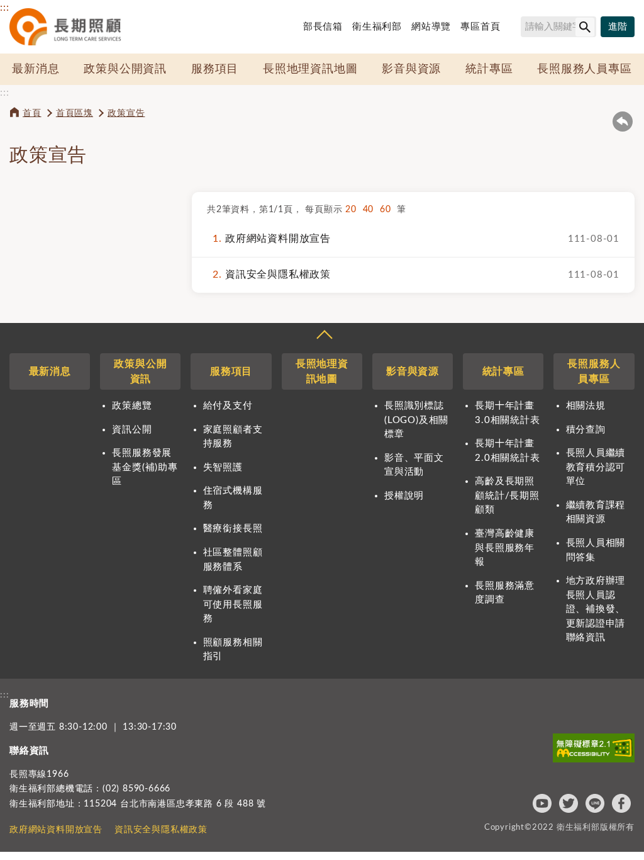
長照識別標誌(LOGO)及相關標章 (416, 420)
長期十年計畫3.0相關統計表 (507, 413)
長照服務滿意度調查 (505, 593)
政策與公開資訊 (125, 69)
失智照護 (223, 467)
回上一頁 (623, 121)
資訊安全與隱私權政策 (272, 274)
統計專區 (489, 69)
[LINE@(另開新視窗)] (595, 803)
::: (4, 8)
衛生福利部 (377, 26)
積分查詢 (586, 429)
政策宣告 (126, 113)
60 (388, 209)
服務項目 (214, 69)
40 (371, 209)
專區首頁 (480, 26)
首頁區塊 (74, 113)
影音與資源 (411, 69)
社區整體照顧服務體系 (233, 560)
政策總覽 (132, 405)
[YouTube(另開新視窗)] (542, 803)
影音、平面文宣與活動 (414, 465)
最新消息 (35, 69)
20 (353, 209)
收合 (323, 336)
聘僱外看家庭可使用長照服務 (233, 604)
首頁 (32, 113)
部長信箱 (323, 26)
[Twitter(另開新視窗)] (568, 803)
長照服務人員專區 (584, 69)
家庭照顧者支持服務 (233, 437)
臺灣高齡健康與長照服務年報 (505, 548)
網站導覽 (431, 26)
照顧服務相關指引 (233, 650)
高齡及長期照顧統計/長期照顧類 (507, 495)
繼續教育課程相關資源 (596, 512)
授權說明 (404, 496)
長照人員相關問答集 (596, 550)
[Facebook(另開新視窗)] (621, 803)
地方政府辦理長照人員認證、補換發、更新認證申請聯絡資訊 (596, 609)
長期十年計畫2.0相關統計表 (507, 451)
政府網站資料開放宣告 (272, 239)
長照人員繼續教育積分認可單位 (596, 467)
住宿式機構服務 (233, 498)
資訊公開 (132, 429)
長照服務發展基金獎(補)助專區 (144, 467)
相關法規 (586, 405)
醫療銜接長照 (233, 528)
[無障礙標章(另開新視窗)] (594, 747)
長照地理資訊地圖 (310, 69)
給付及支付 (228, 405)
